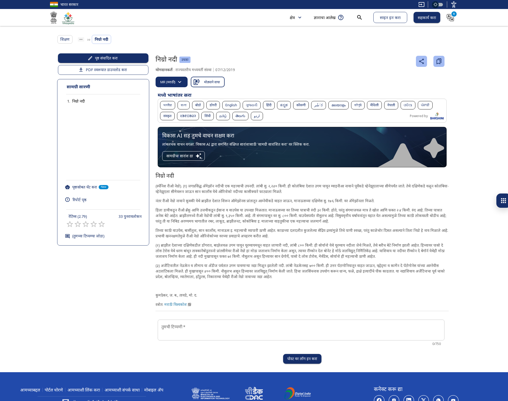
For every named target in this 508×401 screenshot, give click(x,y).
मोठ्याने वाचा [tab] (212, 82)
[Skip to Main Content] (421, 4)
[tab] (172, 82)
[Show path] (81, 39)
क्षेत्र (292, 17)
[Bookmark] (439, 61)
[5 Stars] (102, 224)
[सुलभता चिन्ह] (453, 4)
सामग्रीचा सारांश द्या (179, 155)
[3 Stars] (86, 224)
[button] (73, 101)
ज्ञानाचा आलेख (324, 17)
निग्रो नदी (78, 101)
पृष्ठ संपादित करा (106, 58)
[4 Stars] (94, 224)
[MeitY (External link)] (54, 18)
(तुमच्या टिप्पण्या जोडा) (88, 235)
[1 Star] (70, 224)
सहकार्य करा (427, 17)
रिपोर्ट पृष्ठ (79, 199)
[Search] (359, 17)
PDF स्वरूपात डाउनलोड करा (106, 69)
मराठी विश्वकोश (175, 304)
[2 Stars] (78, 224)
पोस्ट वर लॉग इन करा (302, 358)
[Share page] (421, 61)
